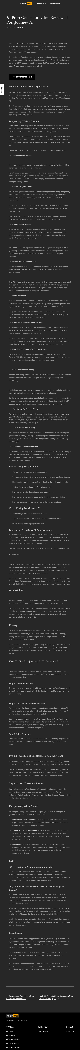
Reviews (20, 27)
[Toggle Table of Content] (30, 77)
